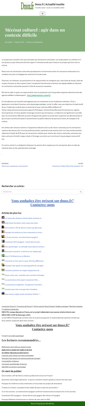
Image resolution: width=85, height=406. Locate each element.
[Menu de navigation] (42, 13)
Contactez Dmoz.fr (9, 306)
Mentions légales (76, 306)
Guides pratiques (62, 306)
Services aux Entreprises (34, 42)
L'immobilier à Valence (10, 361)
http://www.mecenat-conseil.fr (39, 95)
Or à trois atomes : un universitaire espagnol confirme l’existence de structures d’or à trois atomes (39, 391)
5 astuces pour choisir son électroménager (18, 355)
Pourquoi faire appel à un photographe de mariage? (21, 358)
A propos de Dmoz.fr (25, 306)
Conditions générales (11, 309)
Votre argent (39, 306)
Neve (33, 403)
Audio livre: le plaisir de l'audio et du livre (17, 350)
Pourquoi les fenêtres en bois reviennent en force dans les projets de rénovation (32, 383)
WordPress (50, 403)
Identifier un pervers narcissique (14, 367)
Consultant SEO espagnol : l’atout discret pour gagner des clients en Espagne (31, 395)
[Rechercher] (80, 191)
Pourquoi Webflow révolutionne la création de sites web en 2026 (26, 399)
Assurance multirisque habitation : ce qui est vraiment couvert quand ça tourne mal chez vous (37, 379)
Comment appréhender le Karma (14, 364)
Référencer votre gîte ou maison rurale (16, 347)
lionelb (10, 42)
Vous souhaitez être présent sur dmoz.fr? (42, 202)
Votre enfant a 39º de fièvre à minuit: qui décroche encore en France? (27, 375)
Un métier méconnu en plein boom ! (15, 353)
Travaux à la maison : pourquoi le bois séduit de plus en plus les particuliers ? (30, 387)
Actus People (50, 306)
